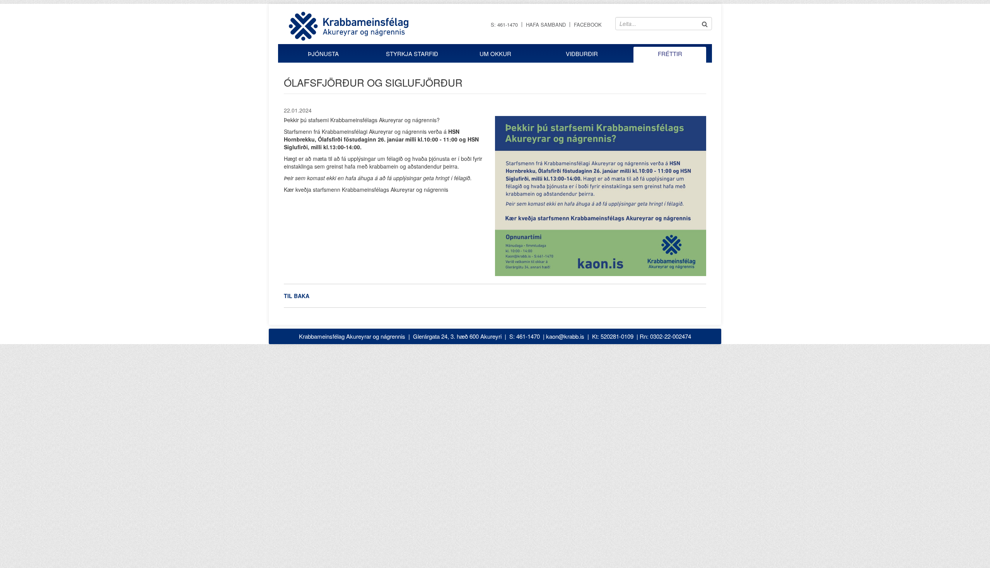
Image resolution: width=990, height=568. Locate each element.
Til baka (296, 296)
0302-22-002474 (670, 336)
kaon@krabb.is (565, 336)
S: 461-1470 (504, 24)
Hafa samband (546, 24)
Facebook (588, 24)
